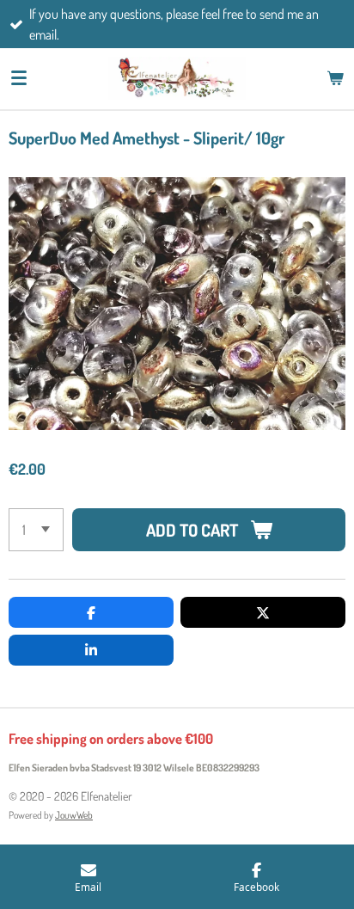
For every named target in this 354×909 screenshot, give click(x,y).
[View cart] (335, 78)
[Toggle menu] (19, 78)
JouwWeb (74, 814)
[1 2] (36, 529)
